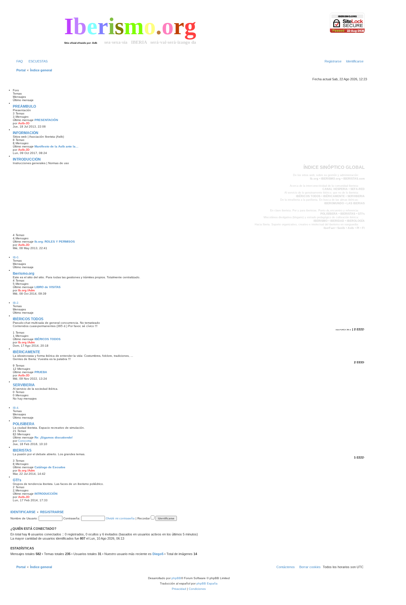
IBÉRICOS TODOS (28, 319)
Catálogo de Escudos (49, 467)
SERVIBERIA (24, 385)
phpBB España (207, 583)
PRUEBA (40, 372)
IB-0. (16, 257)
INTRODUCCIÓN (27, 159)
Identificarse (22, 512)
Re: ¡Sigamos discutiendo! (53, 437)
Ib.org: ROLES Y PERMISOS (54, 241)
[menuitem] (18, 61)
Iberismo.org (23, 273)
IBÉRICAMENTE (26, 352)
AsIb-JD (23, 123)
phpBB (176, 578)
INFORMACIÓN (25, 133)
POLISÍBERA (23, 424)
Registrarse (52, 512)
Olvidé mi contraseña (120, 518)
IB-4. (16, 407)
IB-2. (16, 302)
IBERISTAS (22, 450)
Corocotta (25, 440)
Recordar (144, 518)
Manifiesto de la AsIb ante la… (56, 146)
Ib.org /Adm (26, 290)
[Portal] (38, 31)
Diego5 (157, 554)
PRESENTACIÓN (46, 120)
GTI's (17, 480)
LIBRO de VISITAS (47, 287)
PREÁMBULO (24, 106)
